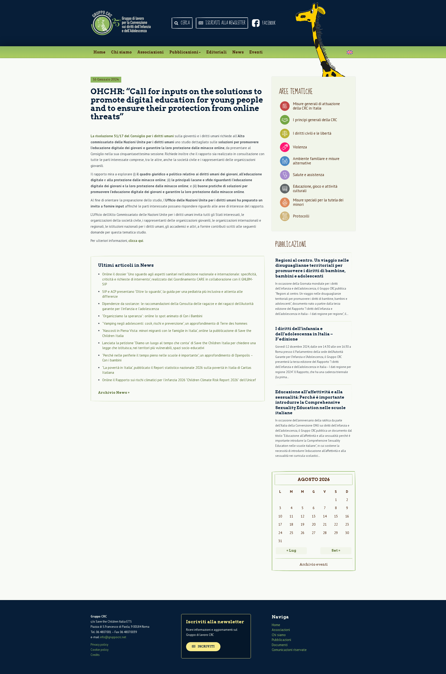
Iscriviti (206, 646)
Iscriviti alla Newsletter (225, 23)
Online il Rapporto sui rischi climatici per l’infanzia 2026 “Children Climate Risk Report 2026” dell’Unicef (179, 380)
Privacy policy (99, 645)
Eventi (256, 52)
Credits (95, 655)
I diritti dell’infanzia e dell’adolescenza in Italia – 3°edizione (304, 333)
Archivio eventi (313, 564)
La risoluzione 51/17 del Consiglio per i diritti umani (132, 136)
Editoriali (216, 52)
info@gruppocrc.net (113, 637)
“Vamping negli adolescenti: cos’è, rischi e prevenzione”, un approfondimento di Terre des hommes (174, 323)
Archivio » (114, 392)
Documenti (280, 645)
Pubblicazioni (183, 52)
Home (99, 52)
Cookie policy (99, 650)
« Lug (291, 550)
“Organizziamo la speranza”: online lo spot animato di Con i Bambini (152, 316)
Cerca (185, 23)
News (238, 52)
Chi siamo (121, 52)
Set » (335, 550)
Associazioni (150, 52)
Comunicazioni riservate (289, 649)
